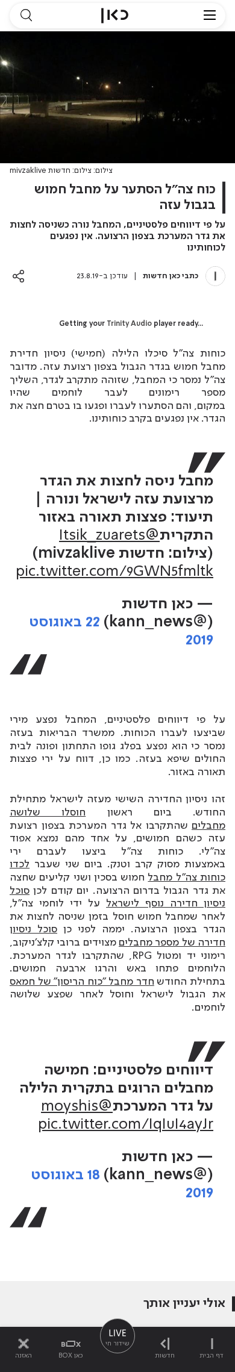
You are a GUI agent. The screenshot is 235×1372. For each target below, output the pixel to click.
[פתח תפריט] (209, 15)
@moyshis (77, 1106)
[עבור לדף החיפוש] (26, 15)
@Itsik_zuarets (109, 535)
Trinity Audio (129, 324)
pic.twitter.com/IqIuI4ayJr (125, 1124)
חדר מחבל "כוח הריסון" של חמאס (82, 981)
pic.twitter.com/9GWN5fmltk (114, 571)
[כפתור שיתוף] (18, 276)
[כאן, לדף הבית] (115, 16)
